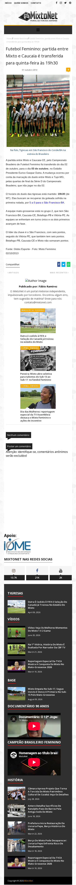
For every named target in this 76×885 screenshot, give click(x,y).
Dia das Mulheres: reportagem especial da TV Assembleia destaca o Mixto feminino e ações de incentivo (37, 416)
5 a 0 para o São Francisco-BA (47, 202)
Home (9, 38)
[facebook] (56, 2)
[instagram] (61, 2)
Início (8, 3)
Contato (36, 3)
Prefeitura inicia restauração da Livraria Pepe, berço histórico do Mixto (46, 826)
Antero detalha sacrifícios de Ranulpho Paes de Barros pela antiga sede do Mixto (44, 808)
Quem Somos (21, 3)
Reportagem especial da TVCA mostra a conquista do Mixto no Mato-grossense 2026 (46, 664)
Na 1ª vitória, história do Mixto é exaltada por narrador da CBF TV (46, 646)
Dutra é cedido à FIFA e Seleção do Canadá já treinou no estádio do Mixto (37, 338)
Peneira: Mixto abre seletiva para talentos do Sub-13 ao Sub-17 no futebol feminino (36, 376)
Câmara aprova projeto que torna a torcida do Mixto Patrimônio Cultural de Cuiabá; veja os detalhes (48, 791)
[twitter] (65, 2)
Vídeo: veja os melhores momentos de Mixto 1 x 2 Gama (47, 629)
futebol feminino (20, 38)
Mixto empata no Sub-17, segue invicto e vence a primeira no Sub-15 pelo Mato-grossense (47, 691)
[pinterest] (70, 2)
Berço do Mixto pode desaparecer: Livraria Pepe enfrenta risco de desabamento (47, 843)
